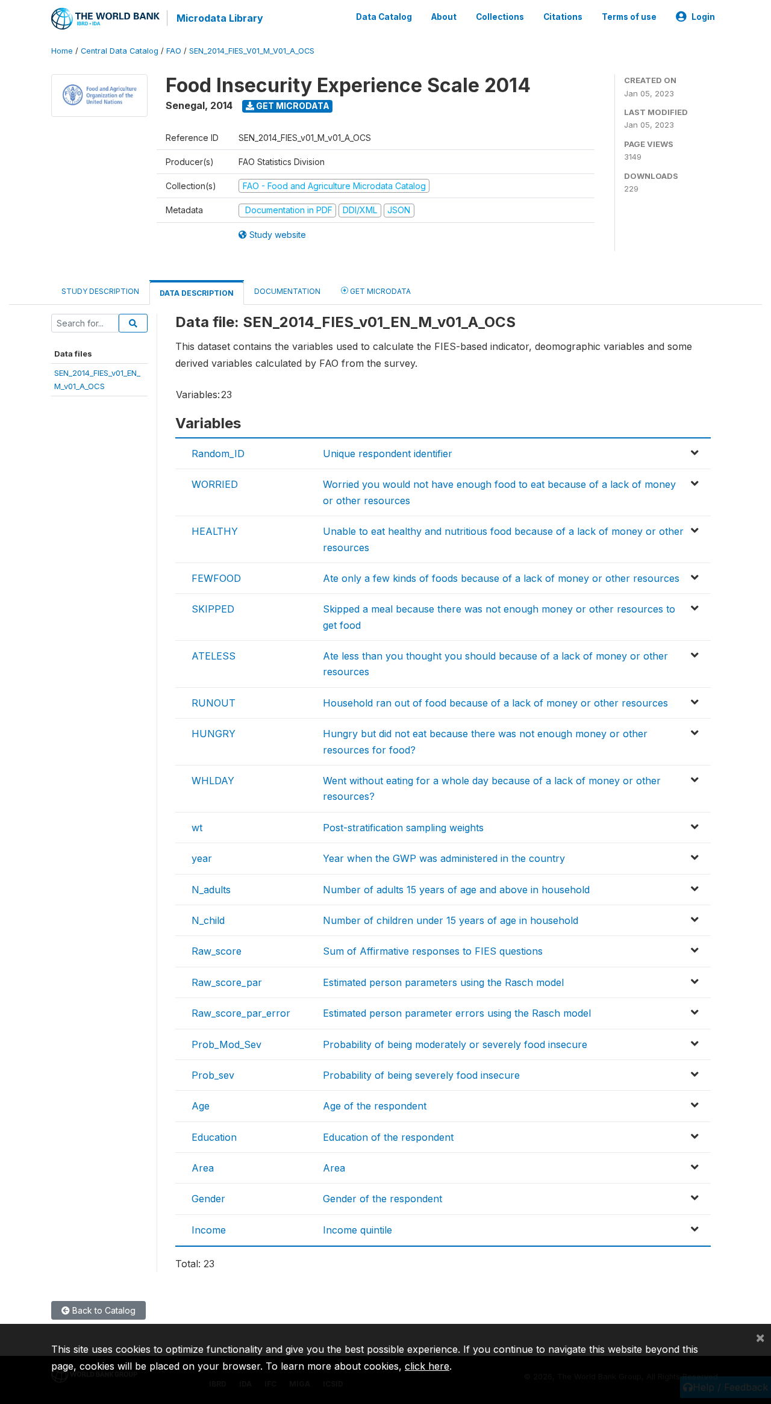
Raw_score (217, 951)
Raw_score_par (227, 982)
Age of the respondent (374, 1106)
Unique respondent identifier (387, 454)
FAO (173, 50)
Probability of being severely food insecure (421, 1075)
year (202, 858)
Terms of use (629, 17)
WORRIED (215, 484)
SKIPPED (213, 609)
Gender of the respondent (382, 1199)
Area (203, 1168)
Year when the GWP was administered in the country (444, 858)
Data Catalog (384, 17)
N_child (208, 920)
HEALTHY (215, 531)
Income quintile (357, 1230)
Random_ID (218, 454)
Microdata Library (219, 18)
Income (209, 1230)
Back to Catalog (103, 1310)
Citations (562, 17)
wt (197, 828)
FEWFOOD (216, 578)
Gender (208, 1199)
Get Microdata (291, 106)
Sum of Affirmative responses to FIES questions (433, 951)
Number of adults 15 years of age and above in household (456, 890)
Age (201, 1106)
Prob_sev (213, 1075)
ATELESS (214, 656)
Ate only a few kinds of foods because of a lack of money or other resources (501, 578)
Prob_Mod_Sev (226, 1044)
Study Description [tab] (100, 291)
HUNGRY (214, 734)
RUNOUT (214, 703)
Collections (500, 17)
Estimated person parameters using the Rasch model (443, 982)
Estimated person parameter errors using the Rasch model (457, 1013)
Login (703, 17)
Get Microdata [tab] (379, 291)
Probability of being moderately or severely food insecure (455, 1044)
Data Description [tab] (197, 293)
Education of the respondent (388, 1137)
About (444, 17)
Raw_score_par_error (241, 1013)
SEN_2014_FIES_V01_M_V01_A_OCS (251, 50)
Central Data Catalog (119, 50)
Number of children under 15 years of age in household (450, 920)
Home (62, 50)
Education (214, 1137)
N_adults (211, 890)
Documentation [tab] (287, 291)
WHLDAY (213, 781)
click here (427, 1366)
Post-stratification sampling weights (403, 828)
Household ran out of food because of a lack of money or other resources (495, 703)
